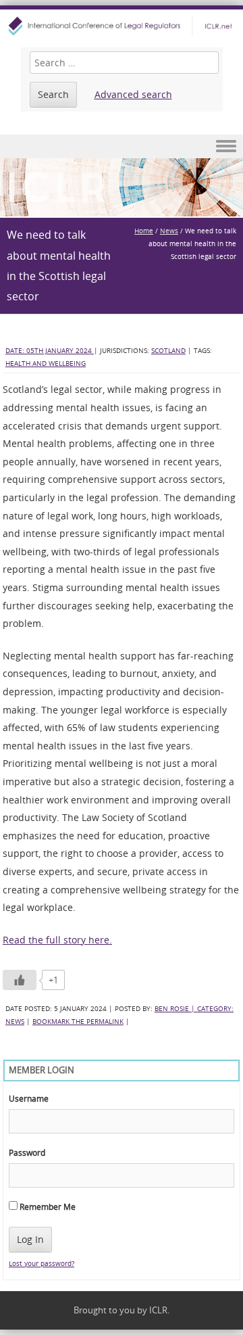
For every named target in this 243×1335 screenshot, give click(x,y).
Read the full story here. (57, 939)
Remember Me (47, 1206)
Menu (121, 146)
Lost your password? (41, 1263)
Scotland (168, 350)
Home (143, 231)
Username (29, 1098)
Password (27, 1152)
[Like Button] (19, 980)
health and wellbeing (45, 363)
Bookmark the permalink (78, 1021)
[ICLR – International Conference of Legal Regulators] (121, 26)
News (169, 231)
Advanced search (133, 94)
